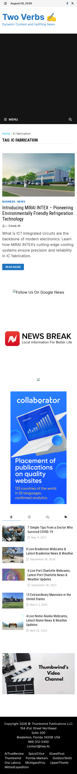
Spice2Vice (36, 753)
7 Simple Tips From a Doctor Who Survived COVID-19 (50, 529)
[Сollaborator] (38, 447)
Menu (13, 119)
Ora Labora (13, 762)
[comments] (47, 517)
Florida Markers (37, 758)
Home (6, 133)
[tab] (11, 517)
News (21, 201)
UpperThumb (59, 762)
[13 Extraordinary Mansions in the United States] (12, 595)
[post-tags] (66, 517)
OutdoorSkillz (62, 758)
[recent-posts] (29, 517)
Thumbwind (13, 758)
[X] (72, 3)
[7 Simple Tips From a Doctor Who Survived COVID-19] (13, 528)
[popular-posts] (11, 517)
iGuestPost (56, 753)
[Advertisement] (38, 74)
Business (8, 201)
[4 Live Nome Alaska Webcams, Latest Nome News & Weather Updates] (12, 617)
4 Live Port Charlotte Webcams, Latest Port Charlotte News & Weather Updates (48, 575)
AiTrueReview (14, 753)
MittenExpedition (17, 767)
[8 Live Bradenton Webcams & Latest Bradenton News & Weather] (12, 550)
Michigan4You (35, 762)
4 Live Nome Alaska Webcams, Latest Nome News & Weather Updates (47, 620)
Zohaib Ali (14, 225)
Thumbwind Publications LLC (52, 724)
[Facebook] (68, 3)
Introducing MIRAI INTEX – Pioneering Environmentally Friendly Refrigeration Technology (37, 213)
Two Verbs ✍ (29, 17)
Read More (14, 267)
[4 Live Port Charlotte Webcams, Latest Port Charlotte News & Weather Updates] (13, 571)
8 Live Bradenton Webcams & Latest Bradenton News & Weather (49, 551)
